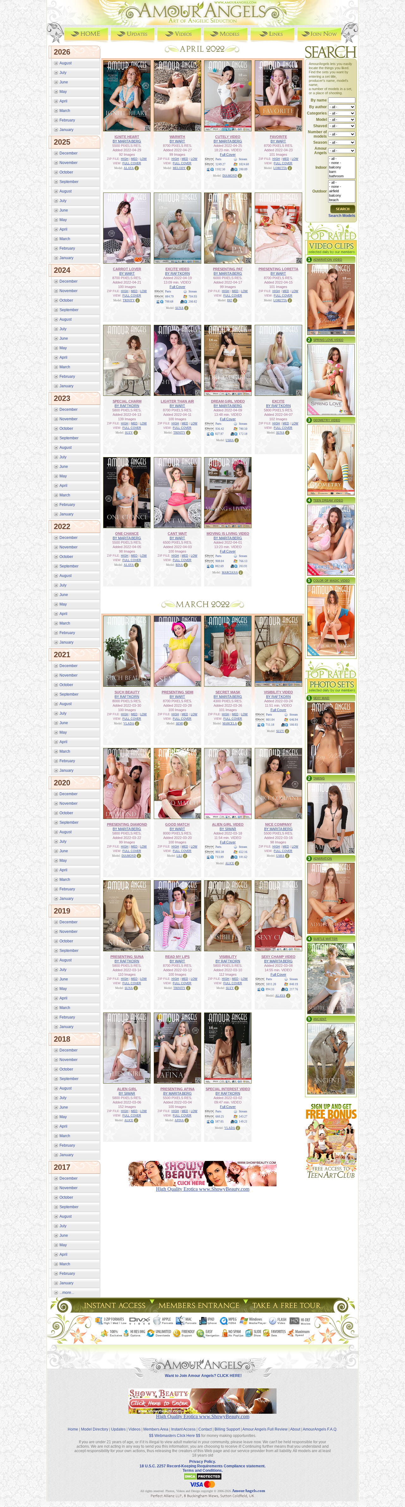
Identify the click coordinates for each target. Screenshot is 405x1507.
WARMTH (177, 137)
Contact (205, 1429)
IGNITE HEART (127, 137)
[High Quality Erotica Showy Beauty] (202, 1412)
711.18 (270, 724)
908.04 (219, 561)
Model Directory (94, 1429)
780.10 (243, 428)
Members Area (155, 1429)
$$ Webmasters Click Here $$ (174, 1435)
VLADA (128, 723)
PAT (229, 300)
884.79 (169, 296)
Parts (218, 159)
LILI (179, 855)
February (67, 120)
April (63, 101)
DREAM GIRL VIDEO (228, 401)
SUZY (129, 432)
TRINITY (129, 300)
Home (73, 1429)
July (62, 72)
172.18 (243, 434)
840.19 (294, 984)
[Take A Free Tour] (288, 1311)
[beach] (341, 200)
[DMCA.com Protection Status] (203, 1479)
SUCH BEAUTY (127, 692)
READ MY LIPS (177, 957)
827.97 (219, 434)
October (66, 172)
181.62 (243, 857)
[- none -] (341, 163)
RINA (179, 565)
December (68, 153)
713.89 (219, 857)
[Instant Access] (114, 1311)
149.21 (243, 1121)
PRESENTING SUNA (127, 957)
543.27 (243, 1116)
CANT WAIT (177, 533)
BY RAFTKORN (177, 273)
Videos (134, 1429)
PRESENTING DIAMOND (127, 824)
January (66, 130)
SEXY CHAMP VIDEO (278, 957)
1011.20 (271, 984)
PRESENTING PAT (228, 269)
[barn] (341, 172)
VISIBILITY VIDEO (278, 692)
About (295, 1429)
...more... (66, 1292)
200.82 (193, 301)
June (63, 82)
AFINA (179, 1120)
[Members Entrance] (198, 1311)
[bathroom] (341, 176)
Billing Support (227, 1429)
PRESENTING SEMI (177, 692)
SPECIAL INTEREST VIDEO (228, 1089)
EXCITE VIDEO (177, 269)
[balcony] (341, 167)
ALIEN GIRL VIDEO (228, 824)
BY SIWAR (228, 829)
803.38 (219, 852)
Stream (243, 159)
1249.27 (220, 164)
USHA (230, 440)
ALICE (229, 863)
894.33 (270, 989)
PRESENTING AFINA (177, 1089)
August (65, 63)
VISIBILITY (228, 957)
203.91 (243, 566)
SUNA (179, 308)
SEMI (179, 723)
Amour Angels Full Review (265, 1429)
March (64, 110)
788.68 (169, 301)
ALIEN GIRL (127, 1089)
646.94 (294, 719)
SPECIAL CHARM (127, 401)
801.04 (270, 719)
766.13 (243, 561)
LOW (143, 159)
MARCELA (229, 723)
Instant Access (183, 1429)
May (63, 91)
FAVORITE (278, 137)
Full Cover (228, 154)
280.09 (243, 169)
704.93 (193, 296)
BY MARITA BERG (127, 141)
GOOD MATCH (177, 824)
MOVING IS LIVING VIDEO (228, 533)
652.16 (243, 852)
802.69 (219, 566)
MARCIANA (230, 572)
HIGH (124, 159)
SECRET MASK (227, 692)
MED (134, 159)
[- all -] (341, 159)
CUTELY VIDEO (227, 137)
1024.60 (244, 164)
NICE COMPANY (278, 824)
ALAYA (129, 168)
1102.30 (220, 169)
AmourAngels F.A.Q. (320, 1429)
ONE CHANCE (127, 533)
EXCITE (278, 401)
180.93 (294, 724)
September (68, 182)
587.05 (219, 1121)
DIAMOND (229, 175)
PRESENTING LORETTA (278, 269)
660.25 (219, 1116)
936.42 (219, 428)
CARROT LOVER (127, 269)
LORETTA (280, 168)
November (68, 163)
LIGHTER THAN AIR (177, 401)
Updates (118, 1429)
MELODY (179, 168)
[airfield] (341, 191)
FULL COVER (131, 163)
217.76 (294, 989)
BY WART (177, 141)
